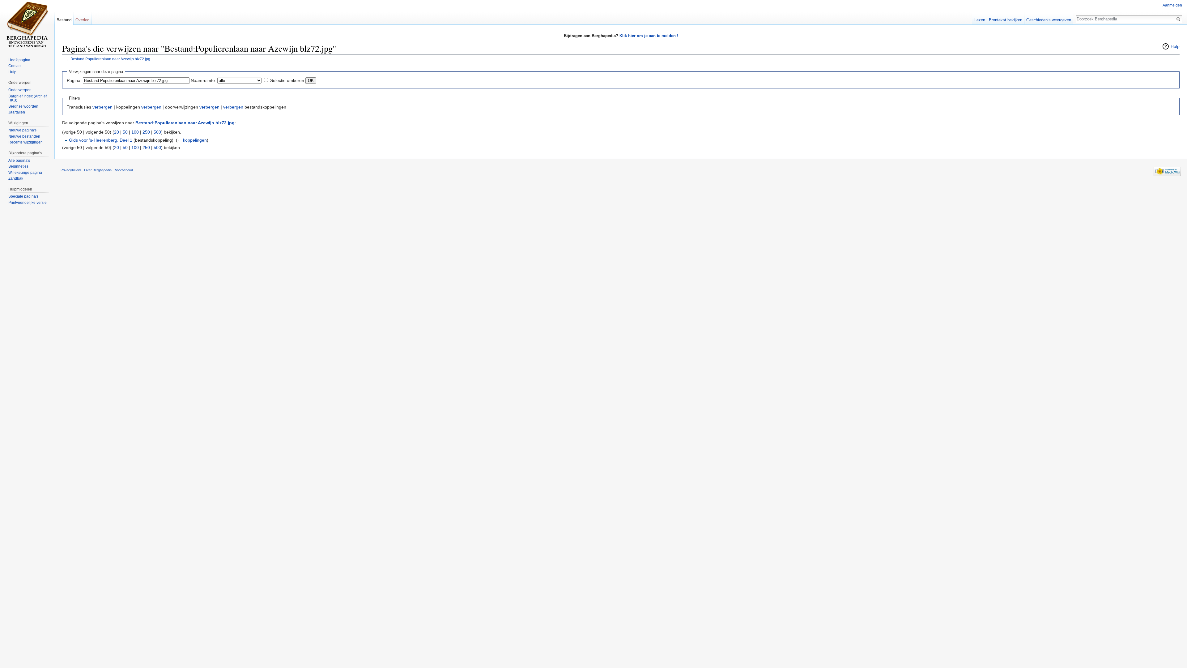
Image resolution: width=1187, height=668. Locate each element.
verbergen (102, 107)
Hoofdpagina (19, 60)
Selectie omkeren (287, 80)
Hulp (1175, 46)
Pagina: (74, 80)
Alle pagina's (19, 160)
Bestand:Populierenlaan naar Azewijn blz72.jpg (110, 59)
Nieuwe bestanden (24, 136)
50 (125, 132)
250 (146, 132)
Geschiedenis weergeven (1048, 20)
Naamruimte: (203, 80)
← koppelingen (192, 140)
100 (135, 132)
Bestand (64, 20)
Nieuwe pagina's (22, 130)
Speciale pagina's (23, 196)
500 (157, 132)
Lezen (979, 20)
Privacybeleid (71, 170)
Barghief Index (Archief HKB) (27, 98)
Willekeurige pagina (25, 172)
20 (116, 132)
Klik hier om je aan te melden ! (648, 35)
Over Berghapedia (98, 170)
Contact (14, 66)
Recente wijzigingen (25, 142)
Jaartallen (16, 112)
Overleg (82, 20)
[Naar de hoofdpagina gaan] (27, 24)
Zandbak (15, 178)
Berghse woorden (23, 106)
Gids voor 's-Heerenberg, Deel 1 (100, 140)
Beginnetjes (18, 166)
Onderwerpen (20, 90)
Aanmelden (1172, 5)
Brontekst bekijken (1005, 20)
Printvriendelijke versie (27, 202)
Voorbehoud (124, 170)
